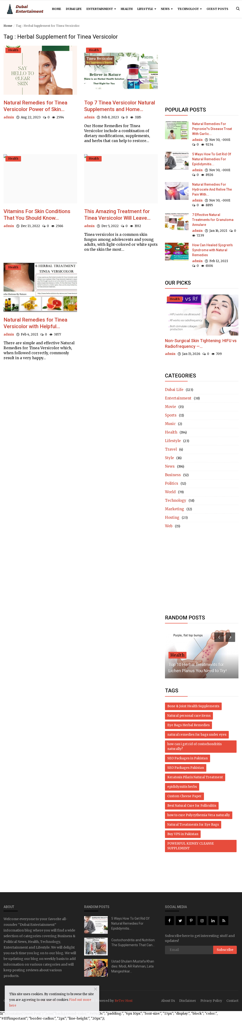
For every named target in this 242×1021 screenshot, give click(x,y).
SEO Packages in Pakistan (187, 758)
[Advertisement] (201, 67)
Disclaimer (187, 1001)
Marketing (174, 509)
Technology (188, 9)
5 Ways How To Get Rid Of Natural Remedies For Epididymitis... (211, 159)
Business (173, 475)
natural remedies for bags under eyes (196, 735)
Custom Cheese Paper (184, 796)
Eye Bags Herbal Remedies (188, 725)
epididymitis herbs (182, 787)
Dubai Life (74, 9)
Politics (171, 483)
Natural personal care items (189, 716)
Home (56, 9)
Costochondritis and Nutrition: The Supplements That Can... (133, 942)
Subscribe (225, 950)
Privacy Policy (211, 1001)
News (165, 9)
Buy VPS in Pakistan (182, 834)
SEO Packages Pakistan (185, 768)
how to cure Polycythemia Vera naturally (198, 815)
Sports (171, 415)
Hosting (172, 517)
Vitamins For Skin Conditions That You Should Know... (37, 214)
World (170, 492)
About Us (168, 1001)
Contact (232, 1001)
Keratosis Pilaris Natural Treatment (195, 777)
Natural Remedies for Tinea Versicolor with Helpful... (35, 323)
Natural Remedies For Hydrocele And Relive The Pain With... (212, 189)
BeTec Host (124, 1001)
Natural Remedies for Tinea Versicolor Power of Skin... (35, 106)
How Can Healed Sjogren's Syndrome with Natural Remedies (212, 250)
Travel (171, 449)
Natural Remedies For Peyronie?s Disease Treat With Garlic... (212, 129)
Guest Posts (217, 9)
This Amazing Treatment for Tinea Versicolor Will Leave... (117, 214)
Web (169, 526)
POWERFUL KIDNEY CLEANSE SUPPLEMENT (190, 846)
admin (9, 117)
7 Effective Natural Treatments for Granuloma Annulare (212, 220)
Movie (170, 406)
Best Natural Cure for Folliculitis (191, 806)
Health (127, 9)
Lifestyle (145, 9)
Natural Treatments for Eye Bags (193, 825)
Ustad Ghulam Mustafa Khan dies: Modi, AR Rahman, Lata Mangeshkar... (132, 966)
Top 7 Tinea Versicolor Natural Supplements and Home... (119, 106)
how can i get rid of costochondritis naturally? (194, 746)
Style (169, 458)
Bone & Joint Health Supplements (193, 706)
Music (170, 423)
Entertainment (100, 9)
